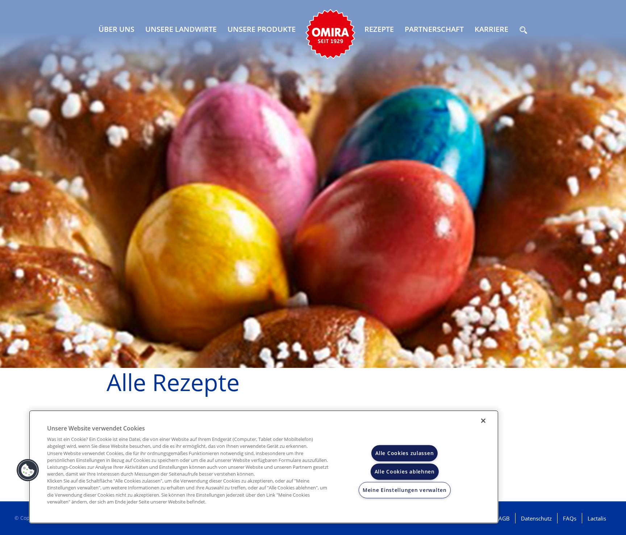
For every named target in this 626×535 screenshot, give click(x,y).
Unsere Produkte (262, 29)
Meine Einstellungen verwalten (405, 490)
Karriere (491, 29)
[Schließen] (483, 421)
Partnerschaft (434, 29)
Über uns (116, 29)
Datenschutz (536, 518)
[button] (27, 470)
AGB (504, 518)
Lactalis (597, 518)
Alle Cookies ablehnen (405, 471)
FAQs (569, 518)
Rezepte (379, 29)
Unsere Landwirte (181, 29)
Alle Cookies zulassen (404, 453)
